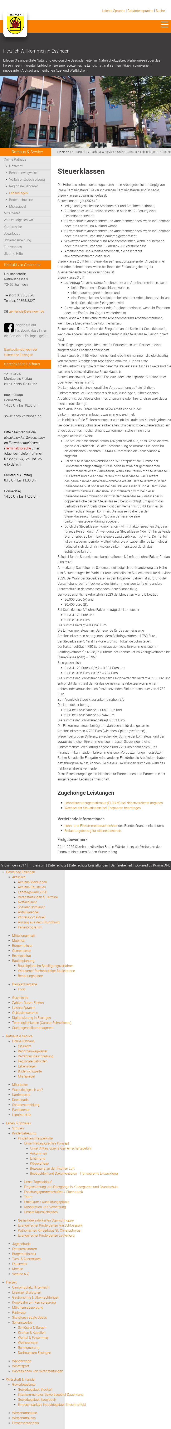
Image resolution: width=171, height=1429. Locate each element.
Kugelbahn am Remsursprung (34, 1302)
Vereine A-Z (20, 1274)
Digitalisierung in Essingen (31, 1018)
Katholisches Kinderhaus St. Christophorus (49, 1230)
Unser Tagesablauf (38, 1182)
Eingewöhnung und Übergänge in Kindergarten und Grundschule (71, 1187)
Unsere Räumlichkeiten (41, 1212)
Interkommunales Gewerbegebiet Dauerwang (51, 1395)
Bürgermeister (22, 946)
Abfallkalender (28, 912)
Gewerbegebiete (23, 1385)
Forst (21, 989)
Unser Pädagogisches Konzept (46, 1143)
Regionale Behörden (24, 186)
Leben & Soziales (18, 1123)
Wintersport (20, 1366)
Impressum (37, 865)
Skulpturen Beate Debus (29, 1318)
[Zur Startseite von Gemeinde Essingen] (15, 28)
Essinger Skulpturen (26, 1292)
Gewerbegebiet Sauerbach (37, 1400)
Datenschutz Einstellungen (88, 865)
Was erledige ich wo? (19, 220)
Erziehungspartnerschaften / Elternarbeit (53, 1192)
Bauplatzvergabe (24, 984)
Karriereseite (13, 227)
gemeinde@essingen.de (26, 311)
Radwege (19, 1312)
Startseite (81, 152)
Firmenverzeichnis (25, 1423)
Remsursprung (28, 1348)
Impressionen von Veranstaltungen (37, 1371)
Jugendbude (21, 1244)
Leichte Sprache (113, 11)
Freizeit (11, 1282)
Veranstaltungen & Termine (38, 897)
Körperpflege (39, 1163)
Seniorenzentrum (24, 1249)
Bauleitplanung (23, 961)
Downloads (12, 234)
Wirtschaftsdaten (24, 1413)
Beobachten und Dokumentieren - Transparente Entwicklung (74, 1173)
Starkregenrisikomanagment (33, 1028)
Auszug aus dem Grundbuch (39, 922)
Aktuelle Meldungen (32, 882)
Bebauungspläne (30, 976)
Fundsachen (13, 247)
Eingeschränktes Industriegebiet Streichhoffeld (52, 1405)
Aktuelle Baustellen (32, 887)
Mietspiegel (17, 207)
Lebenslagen (18, 193)
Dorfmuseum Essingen (34, 1353)
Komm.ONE (161, 865)
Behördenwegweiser (24, 173)
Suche (160, 11)
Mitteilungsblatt (23, 936)
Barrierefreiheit (121, 865)
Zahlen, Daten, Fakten (28, 1003)
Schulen (18, 1128)
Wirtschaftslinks (24, 1418)
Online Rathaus (15, 159)
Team (28, 1197)
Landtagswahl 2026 (32, 892)
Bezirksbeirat (21, 956)
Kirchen (17, 1269)
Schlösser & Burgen (32, 1328)
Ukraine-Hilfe (13, 254)
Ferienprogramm (30, 927)
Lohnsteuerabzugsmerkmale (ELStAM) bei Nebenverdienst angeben (113, 803)
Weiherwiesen (28, 1343)
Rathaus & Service (102, 152)
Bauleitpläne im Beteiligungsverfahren (46, 966)
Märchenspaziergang (27, 1307)
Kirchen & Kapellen (31, 1333)
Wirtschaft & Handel (20, 1379)
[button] (164, 24)
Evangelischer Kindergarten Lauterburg (46, 1235)
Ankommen (38, 1153)
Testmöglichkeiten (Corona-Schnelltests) (41, 1023)
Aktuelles (18, 877)
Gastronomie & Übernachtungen (35, 1297)
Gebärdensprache (140, 11)
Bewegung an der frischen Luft (52, 1168)
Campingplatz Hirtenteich (30, 1287)
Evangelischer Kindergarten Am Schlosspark (50, 1225)
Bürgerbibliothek (24, 1254)
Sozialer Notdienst (31, 907)
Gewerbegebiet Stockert (35, 1390)
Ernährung (37, 1158)
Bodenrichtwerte (21, 200)
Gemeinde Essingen (20, 872)
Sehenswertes (22, 1323)
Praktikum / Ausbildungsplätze (46, 1202)
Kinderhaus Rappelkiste (35, 1138)
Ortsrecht (16, 166)
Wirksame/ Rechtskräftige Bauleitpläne (46, 971)
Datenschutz (57, 865)
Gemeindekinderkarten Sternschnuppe (46, 1220)
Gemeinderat (21, 951)
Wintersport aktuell (31, 917)
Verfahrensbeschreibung (27, 180)
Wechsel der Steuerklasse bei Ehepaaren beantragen (102, 808)
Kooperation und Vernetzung (45, 1207)
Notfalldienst (27, 902)
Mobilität (18, 941)
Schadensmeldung (17, 240)
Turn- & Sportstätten (26, 1259)
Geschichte (20, 998)
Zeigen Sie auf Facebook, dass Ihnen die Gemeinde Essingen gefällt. (26, 330)
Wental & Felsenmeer (33, 1338)
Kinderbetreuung (24, 1133)
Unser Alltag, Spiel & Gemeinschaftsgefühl (61, 1148)
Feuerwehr (19, 1264)
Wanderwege (21, 1361)
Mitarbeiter (12, 213)
